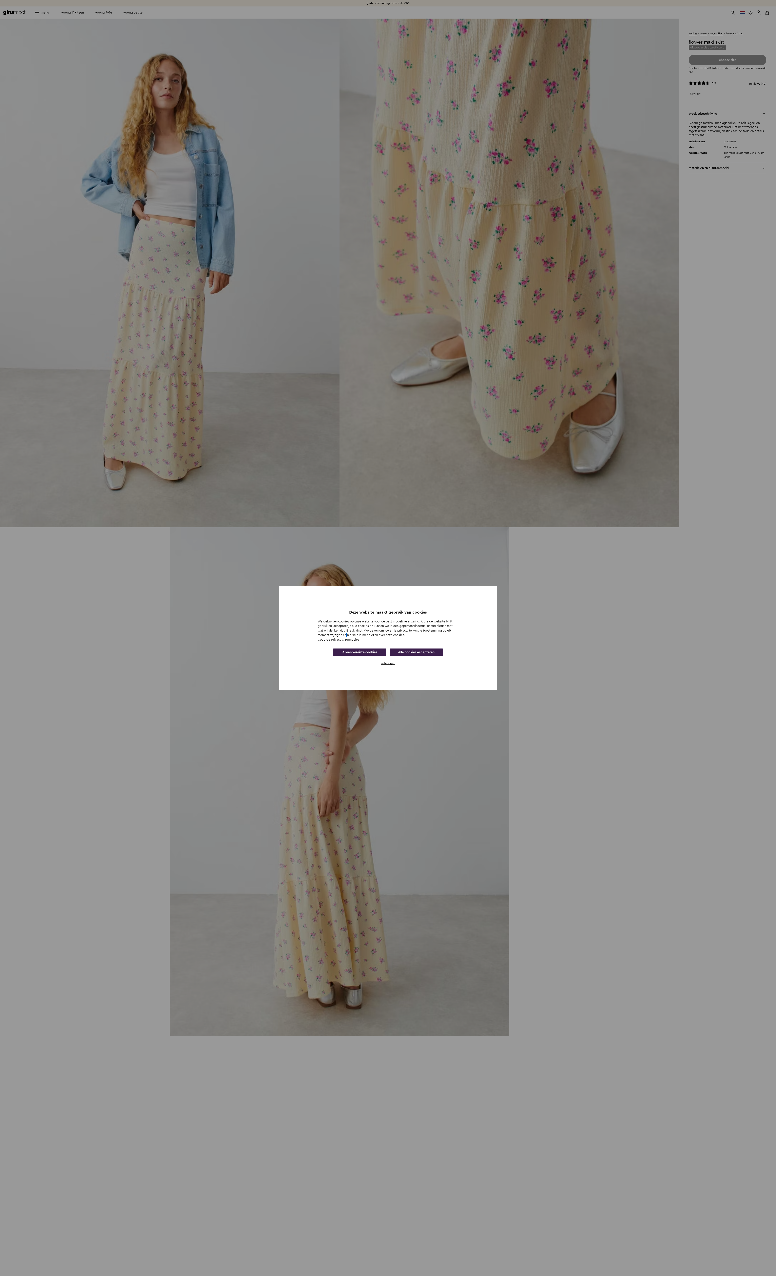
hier (350, 635)
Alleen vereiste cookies (359, 652)
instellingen (388, 663)
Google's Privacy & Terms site (338, 639)
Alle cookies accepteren (416, 652)
